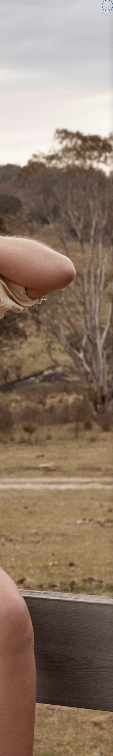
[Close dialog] (107, 5)
